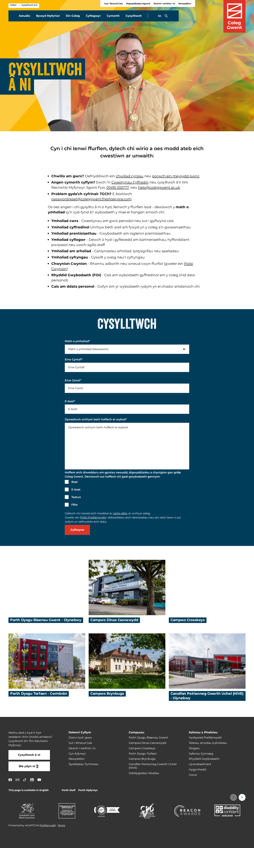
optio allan (120, 513)
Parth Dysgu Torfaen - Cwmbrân (38, 693)
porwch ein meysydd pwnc (175, 176)
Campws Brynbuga (107, 693)
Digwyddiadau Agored (138, 3)
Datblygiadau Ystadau (144, 773)
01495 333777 (117, 187)
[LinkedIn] (32, 780)
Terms (61, 825)
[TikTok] (24, 780)
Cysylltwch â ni (29, 5)
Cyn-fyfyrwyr (77, 753)
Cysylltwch (134, 16)
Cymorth (113, 16)
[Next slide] (242, 797)
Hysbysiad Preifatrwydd (205, 737)
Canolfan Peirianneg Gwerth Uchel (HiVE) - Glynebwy (207, 696)
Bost (74, 482)
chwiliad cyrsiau (129, 176)
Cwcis (193, 775)
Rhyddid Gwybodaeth (204, 759)
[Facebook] (10, 780)
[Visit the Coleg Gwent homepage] (234, 16)
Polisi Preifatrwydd (93, 517)
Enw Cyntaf (74, 360)
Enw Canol (73, 380)
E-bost (70, 401)
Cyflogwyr (93, 16)
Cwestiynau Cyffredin (130, 182)
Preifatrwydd (47, 825)
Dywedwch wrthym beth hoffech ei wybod (96, 419)
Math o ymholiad (77, 341)
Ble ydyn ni (27, 766)
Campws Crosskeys (188, 620)
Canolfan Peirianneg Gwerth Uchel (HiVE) (152, 766)
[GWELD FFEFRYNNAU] (230, 843)
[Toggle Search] (166, 16)
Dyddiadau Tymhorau (83, 764)
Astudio (24, 16)
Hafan (13, 5)
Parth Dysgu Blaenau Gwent (148, 737)
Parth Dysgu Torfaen (143, 753)
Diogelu (194, 748)
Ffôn (74, 505)
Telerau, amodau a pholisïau (208, 743)
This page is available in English (28, 790)
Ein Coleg (73, 16)
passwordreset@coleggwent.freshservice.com (91, 199)
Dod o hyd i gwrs (80, 737)
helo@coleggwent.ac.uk (159, 187)
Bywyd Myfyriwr (48, 16)
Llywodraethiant (200, 764)
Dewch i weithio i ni (164, 3)
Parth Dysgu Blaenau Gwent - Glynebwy (45, 620)
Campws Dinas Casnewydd (114, 620)
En (159, 16)
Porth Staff (68, 790)
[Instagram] (17, 780)
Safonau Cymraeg (201, 753)
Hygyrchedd (197, 769)
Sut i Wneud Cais (113, 3)
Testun (76, 497)
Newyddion (184, 3)
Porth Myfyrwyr (88, 790)
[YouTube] (39, 780)
